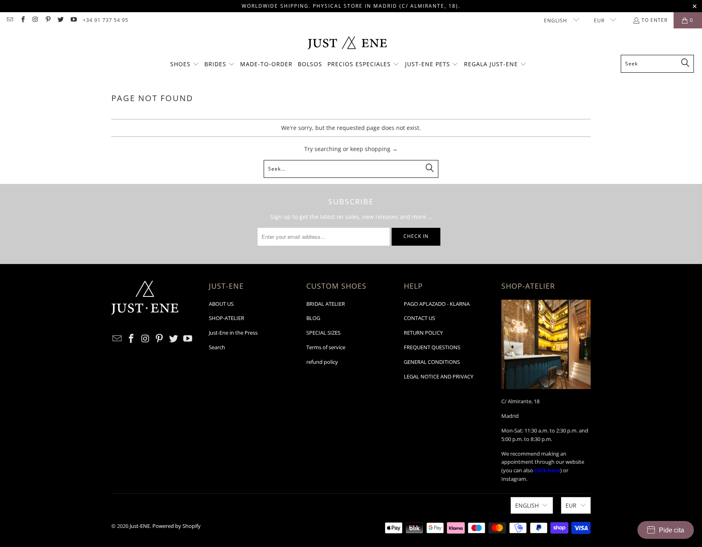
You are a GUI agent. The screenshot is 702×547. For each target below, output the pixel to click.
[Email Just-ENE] (9, 20)
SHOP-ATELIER (226, 318)
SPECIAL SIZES (323, 332)
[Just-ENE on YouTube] (72, 20)
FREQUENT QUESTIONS (432, 347)
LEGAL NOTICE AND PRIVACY (438, 376)
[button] (184, 64)
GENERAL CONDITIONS (432, 361)
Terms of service (325, 347)
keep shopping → (374, 149)
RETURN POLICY (423, 332)
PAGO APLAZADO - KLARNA (437, 303)
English (556, 20)
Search (217, 347)
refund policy (322, 361)
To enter (654, 20)
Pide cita (671, 530)
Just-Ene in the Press (233, 332)
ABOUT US (221, 303)
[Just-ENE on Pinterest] (47, 20)
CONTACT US (419, 318)
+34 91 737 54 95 (105, 20)
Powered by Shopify (176, 526)
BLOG (313, 318)
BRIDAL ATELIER (325, 303)
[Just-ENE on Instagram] (35, 20)
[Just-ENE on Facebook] (22, 20)
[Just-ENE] (347, 43)
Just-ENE (140, 526)
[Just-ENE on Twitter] (60, 20)
